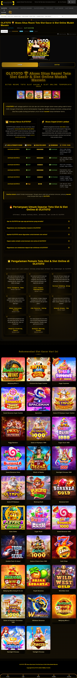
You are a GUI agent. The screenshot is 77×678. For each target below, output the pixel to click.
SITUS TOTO (10, 16)
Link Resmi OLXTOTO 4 (14, 170)
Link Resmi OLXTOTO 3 (14, 164)
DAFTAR (57, 65)
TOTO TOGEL (4, 16)
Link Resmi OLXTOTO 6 (14, 184)
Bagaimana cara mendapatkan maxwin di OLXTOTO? (38, 228)
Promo (7, 676)
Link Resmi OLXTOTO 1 (14, 149)
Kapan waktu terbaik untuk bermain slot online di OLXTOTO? (38, 241)
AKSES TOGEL (32, 16)
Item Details (4, 31)
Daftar (38, 676)
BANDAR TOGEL (17, 16)
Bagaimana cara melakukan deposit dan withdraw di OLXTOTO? (38, 247)
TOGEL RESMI (48, 16)
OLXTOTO (10, 28)
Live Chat (69, 676)
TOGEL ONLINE (25, 16)
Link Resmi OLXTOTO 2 (14, 158)
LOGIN (20, 65)
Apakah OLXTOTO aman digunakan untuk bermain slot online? (38, 234)
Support (36, 31)
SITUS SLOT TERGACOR (6, 20)
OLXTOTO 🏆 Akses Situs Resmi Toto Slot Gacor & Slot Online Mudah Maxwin (42, 20)
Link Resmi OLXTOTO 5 (14, 177)
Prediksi (54, 676)
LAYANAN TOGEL (40, 16)
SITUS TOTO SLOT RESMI (18, 20)
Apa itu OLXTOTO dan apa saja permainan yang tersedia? (38, 221)
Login (23, 676)
